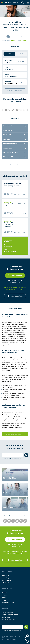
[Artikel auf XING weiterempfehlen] (21, 521)
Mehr (22, 82)
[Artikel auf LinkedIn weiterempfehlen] (17, 521)
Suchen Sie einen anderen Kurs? (15, 447)
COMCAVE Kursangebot (8, 583)
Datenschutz (13, 636)
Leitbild (4, 597)
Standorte (4, 595)
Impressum (5, 636)
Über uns (4, 592)
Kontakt (4, 600)
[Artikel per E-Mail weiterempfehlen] (9, 521)
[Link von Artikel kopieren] (25, 521)
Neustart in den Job (7, 612)
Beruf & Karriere (6, 617)
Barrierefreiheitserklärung (9, 639)
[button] (15, 275)
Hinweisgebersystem (8, 638)
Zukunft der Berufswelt (8, 620)
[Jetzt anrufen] (27, 636)
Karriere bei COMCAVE (8, 602)
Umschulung (5, 578)
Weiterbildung (5, 575)
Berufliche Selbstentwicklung (10, 614)
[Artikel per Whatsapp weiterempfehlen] (5, 521)
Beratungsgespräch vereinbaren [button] (15, 434)
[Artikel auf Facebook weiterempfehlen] (13, 521)
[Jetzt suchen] (26, 627)
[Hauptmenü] (28, 3)
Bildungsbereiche (6, 580)
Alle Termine (20, 61)
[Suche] (22, 3)
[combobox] (12, 455)
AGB (20, 636)
